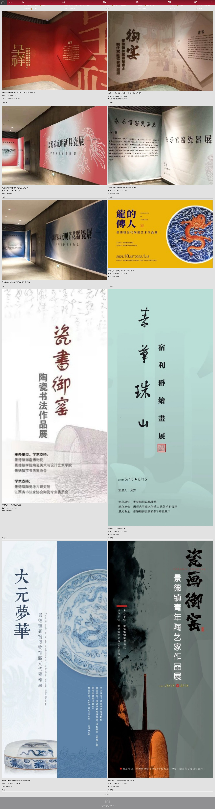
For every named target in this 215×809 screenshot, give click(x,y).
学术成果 (173, 5)
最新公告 (123, 5)
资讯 (104, 2)
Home (11, 3)
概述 (23, 2)
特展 (88, 5)
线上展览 (75, 5)
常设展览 (82, 5)
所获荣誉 (34, 9)
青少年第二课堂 (150, 5)
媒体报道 (115, 5)
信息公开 (108, 9)
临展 (65, 9)
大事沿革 (36, 5)
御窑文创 (199, 5)
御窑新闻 (108, 5)
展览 (63, 2)
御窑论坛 (173, 9)
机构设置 (43, 5)
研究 (169, 2)
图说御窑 (27, 9)
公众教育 (141, 5)
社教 (137, 2)
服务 (195, 2)
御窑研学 (199, 9)
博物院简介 (27, 5)
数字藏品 (67, 5)
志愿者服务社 (142, 9)
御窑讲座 (180, 5)
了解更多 (4, 102)
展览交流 (72, 9)
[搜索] (5, 2)
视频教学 (207, 5)
